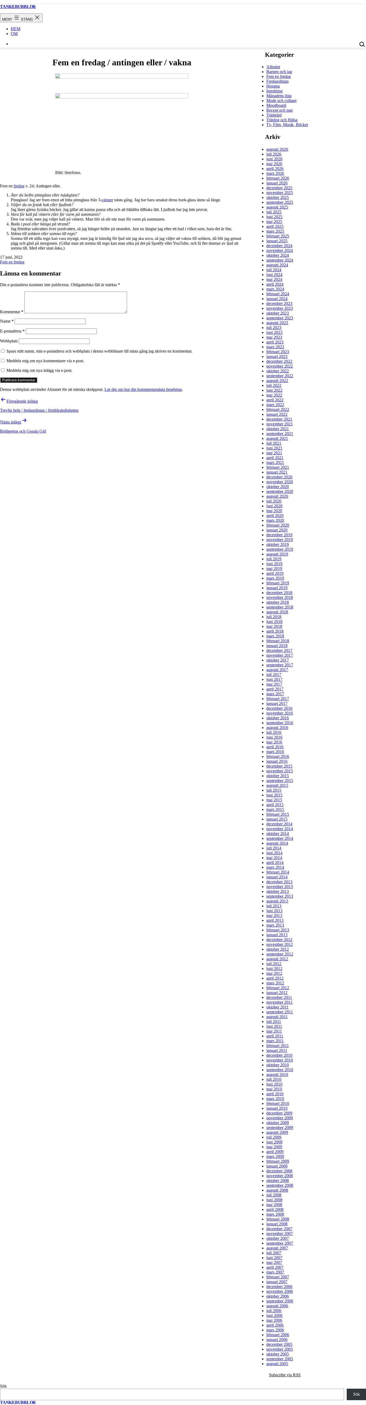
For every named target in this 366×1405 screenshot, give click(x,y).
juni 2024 (274, 274)
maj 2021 (274, 453)
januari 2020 (276, 530)
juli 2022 (273, 385)
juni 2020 (274, 506)
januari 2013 (276, 934)
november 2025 (279, 192)
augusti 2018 (277, 612)
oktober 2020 (277, 486)
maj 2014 (274, 857)
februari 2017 (277, 698)
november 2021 (279, 424)
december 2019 (279, 534)
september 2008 (279, 1185)
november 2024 (279, 250)
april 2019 (274, 573)
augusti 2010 (277, 1074)
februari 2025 (277, 236)
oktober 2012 (277, 949)
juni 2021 (274, 448)
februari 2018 (277, 641)
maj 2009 (274, 1147)
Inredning (274, 91)
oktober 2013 (277, 891)
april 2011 (274, 1036)
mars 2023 (275, 347)
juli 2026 (273, 154)
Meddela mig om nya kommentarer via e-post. (45, 360)
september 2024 (279, 260)
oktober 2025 (277, 197)
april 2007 (274, 1267)
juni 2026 (274, 159)
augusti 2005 (277, 1363)
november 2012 (279, 944)
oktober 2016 (277, 718)
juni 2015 (274, 795)
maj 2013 (274, 915)
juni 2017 (274, 679)
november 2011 (279, 1002)
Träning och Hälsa (281, 120)
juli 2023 (273, 327)
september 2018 (279, 607)
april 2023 (274, 342)
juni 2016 (274, 737)
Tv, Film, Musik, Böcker (287, 124)
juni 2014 (274, 853)
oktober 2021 (277, 428)
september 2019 (279, 549)
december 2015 (279, 766)
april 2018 (274, 631)
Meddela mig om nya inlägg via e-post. (39, 370)
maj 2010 (274, 1089)
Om (14, 33)
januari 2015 (276, 819)
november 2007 (279, 1233)
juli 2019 (273, 559)
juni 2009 (274, 1142)
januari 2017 (276, 703)
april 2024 (274, 284)
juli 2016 (273, 732)
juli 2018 (273, 616)
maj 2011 (274, 1031)
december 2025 (279, 188)
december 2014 (279, 824)
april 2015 (274, 804)
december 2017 (279, 650)
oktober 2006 (277, 1296)
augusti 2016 (277, 727)
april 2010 (274, 1093)
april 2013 (274, 920)
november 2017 (279, 655)
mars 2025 (275, 231)
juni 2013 (274, 910)
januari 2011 (276, 1050)
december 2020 (279, 477)
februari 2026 (277, 178)
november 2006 (279, 1291)
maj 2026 (274, 163)
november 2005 (279, 1349)
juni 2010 (274, 1084)
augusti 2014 (277, 843)
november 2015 (279, 771)
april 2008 (274, 1209)
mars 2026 (275, 173)
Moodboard (276, 105)
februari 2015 (277, 814)
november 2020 (279, 481)
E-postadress (12, 331)
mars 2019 (275, 578)
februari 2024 (277, 294)
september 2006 (279, 1301)
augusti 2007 (277, 1248)
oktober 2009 (277, 1122)
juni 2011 (274, 1026)
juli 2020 (273, 501)
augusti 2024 (277, 265)
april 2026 (274, 168)
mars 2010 (275, 1098)
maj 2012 (274, 973)
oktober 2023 (277, 313)
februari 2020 (277, 525)
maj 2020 (274, 510)
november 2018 (279, 597)
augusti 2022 (277, 380)
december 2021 (279, 419)
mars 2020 (275, 520)
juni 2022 (274, 390)
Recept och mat (279, 110)
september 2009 (279, 1127)
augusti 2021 (277, 438)
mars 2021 (275, 462)
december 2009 (279, 1113)
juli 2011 (273, 1021)
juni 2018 (274, 621)
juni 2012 (274, 968)
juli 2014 (273, 848)
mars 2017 (275, 694)
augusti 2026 (277, 149)
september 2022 (279, 375)
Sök (3, 1386)
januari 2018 (276, 645)
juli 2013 (273, 906)
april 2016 (274, 747)
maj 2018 (274, 626)
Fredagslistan (277, 81)
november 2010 (279, 1060)
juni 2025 (274, 216)
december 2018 (279, 592)
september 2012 (279, 954)
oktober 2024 (277, 255)
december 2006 (279, 1286)
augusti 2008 (277, 1190)
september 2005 (279, 1359)
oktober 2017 (277, 660)
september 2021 (279, 433)
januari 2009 (276, 1166)
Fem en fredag (12, 262)
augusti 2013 (277, 901)
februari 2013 (277, 930)
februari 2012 (277, 987)
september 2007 (279, 1243)
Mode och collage (281, 100)
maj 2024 (274, 279)
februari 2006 (277, 1334)
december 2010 (279, 1055)
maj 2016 (274, 742)
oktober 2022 (277, 371)
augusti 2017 (277, 669)
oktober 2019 (277, 544)
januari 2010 (276, 1108)
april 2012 (274, 978)
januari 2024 (276, 298)
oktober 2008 (277, 1180)
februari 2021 (277, 467)
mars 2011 (275, 1040)
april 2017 (274, 689)
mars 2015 (275, 809)
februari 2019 (277, 583)
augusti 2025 (277, 207)
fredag (19, 186)
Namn (7, 321)
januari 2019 (276, 588)
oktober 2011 (277, 1007)
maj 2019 (274, 568)
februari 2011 (277, 1045)
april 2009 (274, 1151)
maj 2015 (274, 800)
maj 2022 (274, 395)
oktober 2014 (277, 833)
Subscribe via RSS (285, 1375)
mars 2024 (275, 289)
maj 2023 (274, 337)
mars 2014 (275, 867)
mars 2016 (275, 751)
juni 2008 (274, 1200)
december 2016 (279, 708)
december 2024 (279, 245)
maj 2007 (274, 1262)
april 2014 (274, 862)
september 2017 (279, 665)
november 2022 (279, 366)
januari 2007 (276, 1281)
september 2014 (279, 838)
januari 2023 (276, 356)
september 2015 (279, 780)
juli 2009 (273, 1137)
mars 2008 (275, 1214)
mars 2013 (275, 925)
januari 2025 (276, 241)
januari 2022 (276, 414)
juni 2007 (274, 1257)
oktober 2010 (277, 1065)
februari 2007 (277, 1277)
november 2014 (279, 828)
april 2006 (274, 1325)
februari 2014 (277, 872)
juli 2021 (273, 443)
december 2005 (279, 1344)
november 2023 (279, 308)
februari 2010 (277, 1103)
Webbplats (9, 341)
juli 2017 (273, 674)
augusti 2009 (277, 1132)
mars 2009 (275, 1156)
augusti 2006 (277, 1306)
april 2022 (274, 400)
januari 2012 (276, 992)
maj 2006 (274, 1320)
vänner (107, 200)
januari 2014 (276, 877)
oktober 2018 (277, 602)
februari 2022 (277, 409)
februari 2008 (277, 1219)
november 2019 (279, 539)
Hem (15, 29)
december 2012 (279, 939)
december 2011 (279, 997)
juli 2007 (273, 1253)
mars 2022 (275, 404)
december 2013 (279, 881)
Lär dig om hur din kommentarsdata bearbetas (143, 389)
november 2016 (279, 713)
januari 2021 (276, 472)
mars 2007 (275, 1272)
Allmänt (273, 67)
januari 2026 (276, 183)
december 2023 (279, 303)
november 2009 (279, 1118)
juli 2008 (273, 1195)
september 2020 (279, 491)
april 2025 (274, 226)
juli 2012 (273, 963)
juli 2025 (273, 212)
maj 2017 (274, 684)
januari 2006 (276, 1339)
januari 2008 (276, 1224)
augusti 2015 (277, 785)
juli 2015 (273, 790)
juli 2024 (273, 269)
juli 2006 (273, 1310)
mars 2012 (275, 983)
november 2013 (279, 886)
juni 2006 (274, 1315)
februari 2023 (277, 351)
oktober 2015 (277, 775)
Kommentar (11, 311)
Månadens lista (279, 95)
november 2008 (279, 1175)
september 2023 (279, 318)
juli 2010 (273, 1079)
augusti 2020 (277, 496)
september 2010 (279, 1069)
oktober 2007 (277, 1238)
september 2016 (279, 722)
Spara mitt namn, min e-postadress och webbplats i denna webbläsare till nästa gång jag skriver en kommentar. (99, 351)
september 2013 (279, 896)
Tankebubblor (18, 6)
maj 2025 (274, 221)
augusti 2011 (277, 1016)
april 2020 (274, 515)
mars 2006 (275, 1330)
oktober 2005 (277, 1354)
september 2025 (279, 202)
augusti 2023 (277, 322)
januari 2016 (276, 761)
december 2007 (279, 1228)
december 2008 (279, 1171)
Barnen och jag (279, 71)
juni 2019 (274, 563)
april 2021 (274, 457)
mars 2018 (275, 636)
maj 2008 (274, 1204)
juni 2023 (274, 332)
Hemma (273, 86)
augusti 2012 (277, 959)
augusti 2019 (277, 554)
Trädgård (274, 115)
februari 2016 (277, 756)
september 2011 (279, 1012)
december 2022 (279, 361)
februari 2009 (277, 1161)
